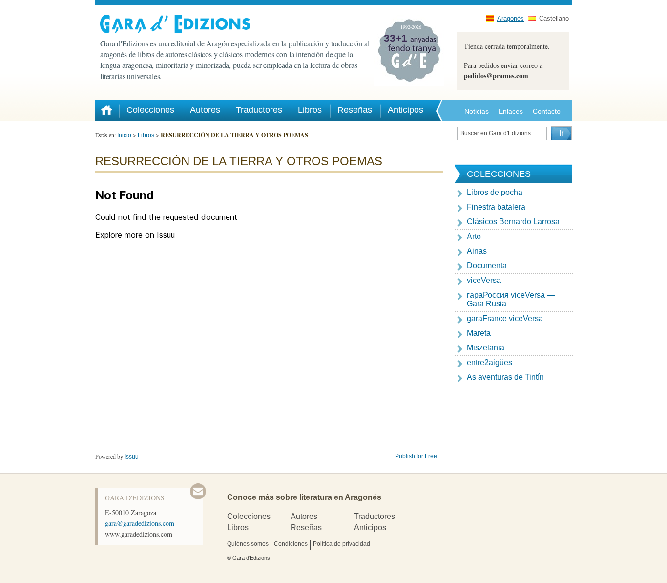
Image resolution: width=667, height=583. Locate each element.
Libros (146, 135)
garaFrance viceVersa (505, 318)
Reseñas (306, 527)
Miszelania (485, 348)
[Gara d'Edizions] (237, 24)
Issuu (132, 456)
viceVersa (484, 280)
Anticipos (370, 527)
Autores (304, 516)
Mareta (479, 333)
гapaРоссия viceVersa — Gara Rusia (511, 299)
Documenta (487, 265)
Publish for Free (416, 456)
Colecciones (249, 516)
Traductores (374, 516)
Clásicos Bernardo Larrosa (513, 221)
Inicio (124, 135)
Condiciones (291, 543)
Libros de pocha (494, 192)
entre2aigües (489, 362)
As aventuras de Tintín (505, 377)
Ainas (477, 251)
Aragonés (510, 18)
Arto (474, 236)
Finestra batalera (496, 207)
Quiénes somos (248, 543)
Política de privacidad (341, 543)
